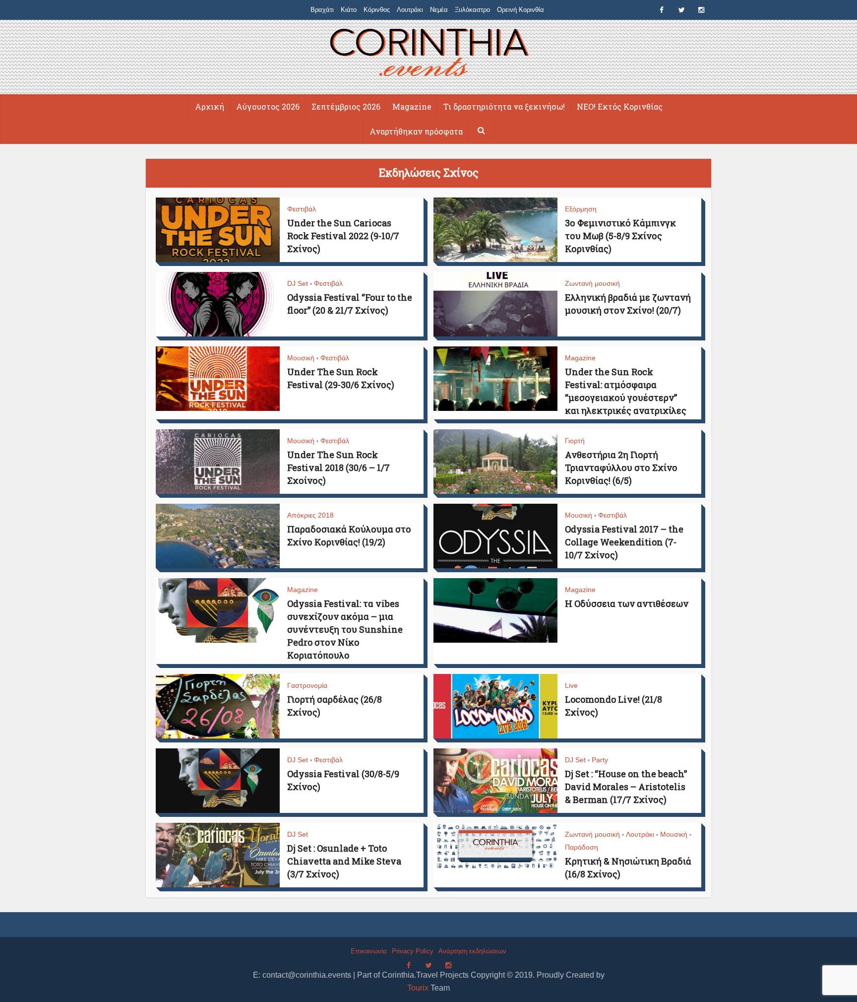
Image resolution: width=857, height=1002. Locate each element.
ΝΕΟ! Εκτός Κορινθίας (620, 106)
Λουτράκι (410, 9)
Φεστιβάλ (301, 209)
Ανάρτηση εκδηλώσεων (472, 951)
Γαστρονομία (307, 685)
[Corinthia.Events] (429, 54)
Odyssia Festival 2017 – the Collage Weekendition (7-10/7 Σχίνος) (624, 542)
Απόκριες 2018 (310, 515)
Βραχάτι (322, 9)
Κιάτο (349, 9)
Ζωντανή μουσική (592, 283)
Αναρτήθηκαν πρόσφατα (416, 131)
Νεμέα (439, 9)
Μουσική (300, 358)
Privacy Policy (412, 951)
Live (571, 685)
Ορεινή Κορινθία (520, 9)
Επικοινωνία (369, 951)
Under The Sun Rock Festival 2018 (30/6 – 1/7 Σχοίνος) (338, 467)
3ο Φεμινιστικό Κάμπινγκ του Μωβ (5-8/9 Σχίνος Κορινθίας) (620, 236)
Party (600, 760)
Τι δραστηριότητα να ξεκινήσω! (504, 106)
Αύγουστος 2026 (268, 106)
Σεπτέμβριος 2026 (345, 106)
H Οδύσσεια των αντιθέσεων (626, 603)
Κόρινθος (377, 9)
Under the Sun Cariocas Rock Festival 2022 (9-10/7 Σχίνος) (343, 236)
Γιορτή (575, 441)
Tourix (417, 988)
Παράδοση (581, 847)
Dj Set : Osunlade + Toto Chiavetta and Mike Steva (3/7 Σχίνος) (344, 861)
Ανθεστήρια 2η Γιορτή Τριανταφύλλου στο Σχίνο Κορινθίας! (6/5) (621, 467)
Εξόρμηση (581, 209)
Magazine (411, 106)
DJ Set (297, 283)
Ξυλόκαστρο (472, 9)
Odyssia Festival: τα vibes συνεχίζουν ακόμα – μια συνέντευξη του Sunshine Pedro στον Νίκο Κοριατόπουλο (345, 629)
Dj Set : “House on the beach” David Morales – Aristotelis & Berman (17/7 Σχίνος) (626, 786)
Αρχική (209, 106)
